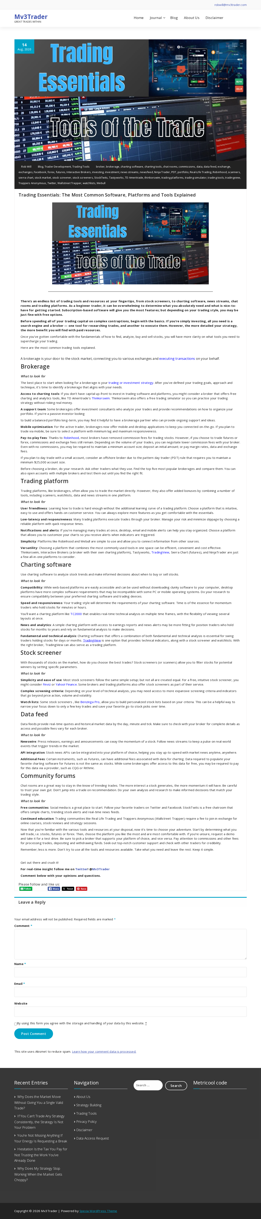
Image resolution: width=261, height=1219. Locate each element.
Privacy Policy (86, 1121)
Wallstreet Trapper (70, 183)
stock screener (61, 177)
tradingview (232, 177)
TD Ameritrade (134, 177)
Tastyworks (116, 177)
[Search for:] (148, 1085)
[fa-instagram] (28, 5)
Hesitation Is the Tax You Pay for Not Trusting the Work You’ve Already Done (40, 1155)
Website (20, 1003)
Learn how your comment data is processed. (104, 1051)
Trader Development (58, 166)
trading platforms (172, 177)
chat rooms (170, 166)
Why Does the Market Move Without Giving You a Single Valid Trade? (38, 1102)
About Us (191, 17)
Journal (156, 17)
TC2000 (76, 614)
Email (19, 984)
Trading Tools (81, 166)
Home (139, 17)
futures (60, 172)
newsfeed (146, 172)
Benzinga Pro (90, 702)
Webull (101, 183)
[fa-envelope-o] (34, 5)
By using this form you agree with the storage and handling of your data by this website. (82, 1023)
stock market (43, 177)
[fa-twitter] (21, 5)
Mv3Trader (31, 16)
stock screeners (83, 177)
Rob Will (26, 166)
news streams (129, 172)
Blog (174, 17)
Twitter (52, 183)
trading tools (216, 177)
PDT (173, 172)
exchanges (26, 172)
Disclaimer (214, 17)
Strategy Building (88, 1105)
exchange (224, 166)
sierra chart (26, 177)
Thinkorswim (101, 398)
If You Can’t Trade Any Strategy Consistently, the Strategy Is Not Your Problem (39, 1122)
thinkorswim (152, 177)
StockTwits (101, 177)
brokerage (112, 166)
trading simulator (196, 177)
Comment (23, 926)
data (199, 166)
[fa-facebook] (15, 5)
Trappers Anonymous (32, 183)
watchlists (89, 183)
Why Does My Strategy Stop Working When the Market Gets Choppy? (38, 1174)
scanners (234, 172)
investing (98, 172)
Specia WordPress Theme (98, 1211)
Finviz (47, 684)
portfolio (183, 172)
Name (20, 964)
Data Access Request (92, 1138)
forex (51, 172)
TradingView (160, 552)
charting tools (153, 166)
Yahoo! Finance (66, 684)
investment (112, 172)
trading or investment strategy (130, 383)
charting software (132, 166)
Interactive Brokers (78, 172)
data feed (210, 166)
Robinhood (220, 172)
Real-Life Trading (200, 172)
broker (100, 166)
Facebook (40, 172)
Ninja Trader (162, 172)
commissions (187, 166)
